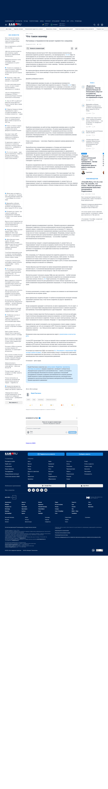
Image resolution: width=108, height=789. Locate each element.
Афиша (42, 21)
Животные (31, 476)
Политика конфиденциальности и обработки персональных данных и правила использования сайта (78, 537)
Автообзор (40, 399)
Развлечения (70, 474)
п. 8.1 (69, 85)
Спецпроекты (88, 474)
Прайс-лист (8, 464)
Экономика (87, 471)
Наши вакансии (9, 469)
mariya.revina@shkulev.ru (10, 546)
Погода (26, 21)
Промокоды (78, 21)
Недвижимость (9, 21)
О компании (8, 466)
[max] (37, 490)
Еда (29, 474)
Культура (50, 466)
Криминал (51, 464)
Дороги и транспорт (33, 471)
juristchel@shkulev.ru (41, 539)
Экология (87, 469)
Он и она (68, 461)
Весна (29, 466)
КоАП (28, 399)
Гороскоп (48, 21)
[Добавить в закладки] (72, 48)
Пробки (63, 21)
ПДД (34, 399)
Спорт (86, 461)
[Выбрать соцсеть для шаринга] (76, 48)
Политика (69, 466)
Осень (68, 464)
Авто (29, 461)
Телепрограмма (34, 21)
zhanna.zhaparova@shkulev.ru (11, 544)
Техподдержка (9, 471)
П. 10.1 (68, 55)
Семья (68, 479)
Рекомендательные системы (61, 535)
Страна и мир (88, 466)
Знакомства (18, 21)
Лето (49, 469)
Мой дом (50, 471)
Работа (68, 471)
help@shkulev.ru (15, 540)
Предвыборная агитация (12, 474)
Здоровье (30, 479)
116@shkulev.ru (22, 538)
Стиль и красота (89, 464)
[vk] (33, 490)
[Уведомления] (98, 25)
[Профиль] (102, 25)
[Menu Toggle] (6, 25)
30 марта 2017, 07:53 (30, 44)
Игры (72, 21)
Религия (68, 476)
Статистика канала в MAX (12, 476)
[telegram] (29, 490)
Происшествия (70, 469)
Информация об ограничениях (62, 530)
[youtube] (45, 490)
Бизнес (30, 464)
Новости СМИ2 (30, 443)
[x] (41, 490)
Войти (31, 432)
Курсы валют (56, 21)
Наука (50, 474)
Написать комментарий (37, 48)
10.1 (45, 279)
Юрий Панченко (36, 393)
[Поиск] (94, 25)
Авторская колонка (51, 399)
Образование (52, 479)
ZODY (68, 21)
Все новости (14, 35)
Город (29, 469)
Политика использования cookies (62, 532)
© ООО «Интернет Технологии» (30, 550)
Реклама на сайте (10, 461)
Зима (49, 461)
